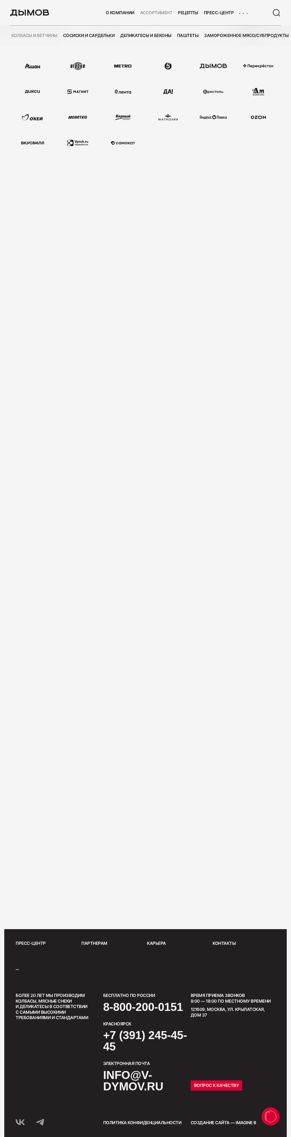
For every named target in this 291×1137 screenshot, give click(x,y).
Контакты (224, 943)
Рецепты (188, 12)
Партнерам (94, 943)
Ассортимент (156, 12)
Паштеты (188, 35)
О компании (120, 12)
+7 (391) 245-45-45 (145, 1041)
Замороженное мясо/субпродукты (246, 35)
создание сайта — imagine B (223, 1122)
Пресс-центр (219, 12)
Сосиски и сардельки (89, 35)
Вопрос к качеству (216, 1085)
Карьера (156, 943)
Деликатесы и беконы (145, 35)
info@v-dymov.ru (133, 1081)
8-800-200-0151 (143, 1007)
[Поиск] (276, 12)
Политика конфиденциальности (142, 1122)
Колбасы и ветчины (34, 35)
